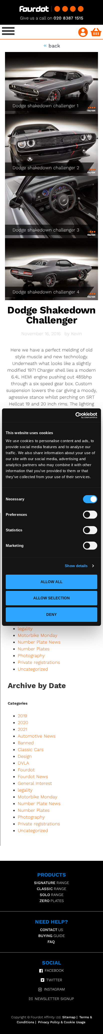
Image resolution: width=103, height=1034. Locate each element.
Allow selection (51, 598)
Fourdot (26, 769)
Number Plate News (39, 642)
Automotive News (37, 736)
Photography (31, 655)
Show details (76, 566)
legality (25, 628)
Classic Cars (31, 749)
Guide (51, 936)
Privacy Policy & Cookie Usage (62, 1022)
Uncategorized (33, 669)
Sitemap (69, 1017)
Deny (51, 614)
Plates (52, 901)
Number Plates (34, 648)
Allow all (51, 582)
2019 (22, 715)
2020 (23, 722)
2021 (22, 729)
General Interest (35, 783)
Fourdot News (33, 776)
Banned (26, 742)
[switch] (90, 515)
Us (51, 930)
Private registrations (39, 662)
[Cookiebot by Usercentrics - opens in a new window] (75, 415)
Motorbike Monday (37, 635)
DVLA (23, 763)
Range (51, 883)
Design (25, 756)
